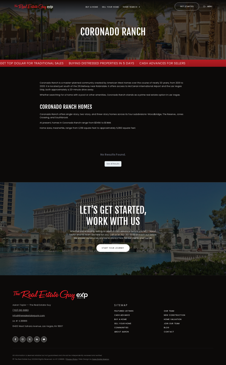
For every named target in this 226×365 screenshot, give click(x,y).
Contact (169, 332)
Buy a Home (120, 319)
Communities (121, 328)
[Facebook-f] (15, 339)
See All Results (113, 163)
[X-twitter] (30, 339)
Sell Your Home (110, 7)
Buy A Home (92, 7)
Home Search (130, 7)
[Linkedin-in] (37, 339)
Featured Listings (124, 311)
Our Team (169, 311)
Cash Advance (122, 315)
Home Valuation (173, 319)
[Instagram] (23, 339)
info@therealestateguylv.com (29, 315)
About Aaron (121, 332)
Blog (166, 328)
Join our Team (172, 323)
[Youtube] (44, 339)
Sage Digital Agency (100, 359)
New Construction (174, 315)
